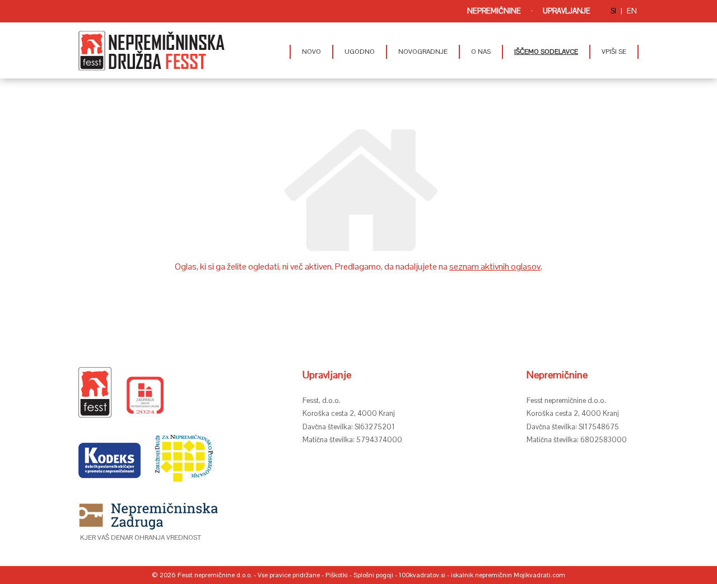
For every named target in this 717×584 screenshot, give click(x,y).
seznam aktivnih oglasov (495, 266)
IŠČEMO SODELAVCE (546, 51)
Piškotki (336, 575)
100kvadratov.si (422, 575)
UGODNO (359, 51)
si (613, 11)
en (632, 11)
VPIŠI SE (614, 51)
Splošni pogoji (373, 575)
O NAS (481, 51)
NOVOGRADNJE (423, 51)
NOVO (311, 51)
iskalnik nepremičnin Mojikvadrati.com (508, 575)
